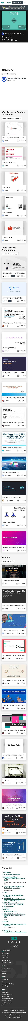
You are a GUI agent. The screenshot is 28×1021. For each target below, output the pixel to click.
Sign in (9, 2)
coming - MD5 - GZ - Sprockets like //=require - (15, 924)
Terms (11, 1016)
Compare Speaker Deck (8, 983)
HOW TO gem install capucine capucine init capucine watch (13, 903)
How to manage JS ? (10, 911)
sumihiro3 (7, 450)
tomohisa (7, 425)
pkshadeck (7, 276)
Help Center (5, 979)
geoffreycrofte (8, 808)
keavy (6, 608)
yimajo (6, 326)
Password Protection (7, 994)
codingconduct (8, 857)
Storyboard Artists (7, 969)
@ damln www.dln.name (12, 874)
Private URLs (5, 992)
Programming (7, 37)
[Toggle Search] (25, 2)
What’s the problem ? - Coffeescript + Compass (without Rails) (14, 878)
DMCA (20, 1016)
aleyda (6, 708)
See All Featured (7, 561)
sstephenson (8, 758)
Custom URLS (5, 996)
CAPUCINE (7, 872)
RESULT (6, 909)
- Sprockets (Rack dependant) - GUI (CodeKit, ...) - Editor (14, 887)
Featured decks (6, 960)
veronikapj (7, 475)
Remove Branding (6, 1000)
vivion (6, 550)
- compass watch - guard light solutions (13, 895)
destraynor (7, 783)
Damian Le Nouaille (16, 78)
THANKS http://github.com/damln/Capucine (15, 930)
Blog (3, 981)
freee (6, 301)
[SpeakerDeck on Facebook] (12, 946)
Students (4, 973)
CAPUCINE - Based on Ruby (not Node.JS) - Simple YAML (14, 899)
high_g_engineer (9, 500)
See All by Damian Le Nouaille (11, 118)
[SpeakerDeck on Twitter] (16, 946)
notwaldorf (7, 658)
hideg (6, 525)
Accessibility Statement (14, 1017)
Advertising (5, 986)
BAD (5, 892)
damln (6, 140)
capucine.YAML (9, 906)
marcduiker (7, 832)
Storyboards (5, 957)
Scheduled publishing (7, 998)
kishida (6, 400)
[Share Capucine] (8, 40)
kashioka (7, 375)
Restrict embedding (7, 1002)
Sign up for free (17, 2)
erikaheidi (7, 733)
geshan (6, 683)
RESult (6, 921)
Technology (5, 955)
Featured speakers (6, 962)
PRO (13, 276)
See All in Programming (9, 253)
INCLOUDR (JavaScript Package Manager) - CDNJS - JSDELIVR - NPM (14, 915)
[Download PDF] (16, 39)
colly (5, 583)
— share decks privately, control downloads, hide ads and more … (14, 7)
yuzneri (6, 350)
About (6, 1016)
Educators (4, 971)
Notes (3, 1005)
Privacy (16, 1016)
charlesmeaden (9, 633)
